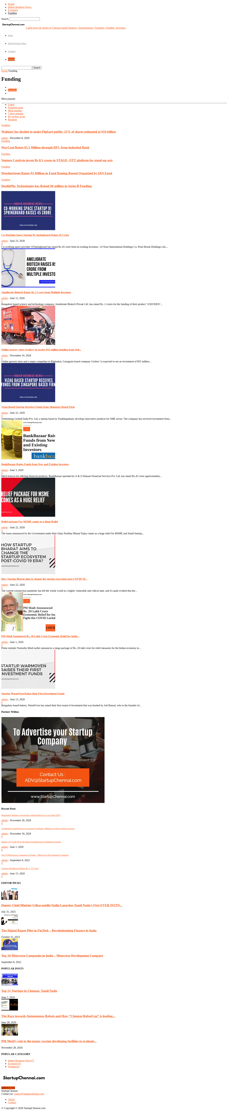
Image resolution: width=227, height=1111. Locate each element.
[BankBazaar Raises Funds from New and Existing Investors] (28, 458)
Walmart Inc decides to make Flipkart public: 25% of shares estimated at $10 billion (58, 131)
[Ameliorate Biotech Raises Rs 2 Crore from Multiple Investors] (28, 286)
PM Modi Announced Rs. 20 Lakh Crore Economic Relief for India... (40, 636)
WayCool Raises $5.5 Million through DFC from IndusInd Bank (45, 147)
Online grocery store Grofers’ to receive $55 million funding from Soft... (41, 349)
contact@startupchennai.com (29, 1093)
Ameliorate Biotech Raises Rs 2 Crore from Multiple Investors (36, 292)
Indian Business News (19, 7)
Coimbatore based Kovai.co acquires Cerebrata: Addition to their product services (38, 828)
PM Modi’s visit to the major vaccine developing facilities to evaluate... (49, 1041)
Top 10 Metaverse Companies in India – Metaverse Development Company (35, 855)
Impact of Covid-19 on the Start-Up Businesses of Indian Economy (31, 842)
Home (11, 4)
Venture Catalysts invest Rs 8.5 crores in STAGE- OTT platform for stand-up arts (57, 160)
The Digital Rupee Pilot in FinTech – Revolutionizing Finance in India (49, 930)
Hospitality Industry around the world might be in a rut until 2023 (30, 815)
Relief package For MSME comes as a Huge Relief (29, 521)
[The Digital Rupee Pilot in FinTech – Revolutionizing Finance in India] (9, 924)
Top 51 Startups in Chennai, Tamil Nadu (29, 991)
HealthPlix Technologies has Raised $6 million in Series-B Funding (46, 186)
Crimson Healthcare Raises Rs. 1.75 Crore (20, 868)
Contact (12, 1102)
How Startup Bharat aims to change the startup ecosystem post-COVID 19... (44, 579)
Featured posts (15, 107)
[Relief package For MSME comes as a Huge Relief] (28, 515)
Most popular (15, 110)
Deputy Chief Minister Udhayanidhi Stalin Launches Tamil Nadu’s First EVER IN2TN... (61, 905)
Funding (12, 13)
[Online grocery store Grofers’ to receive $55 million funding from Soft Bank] (28, 343)
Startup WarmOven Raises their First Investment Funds (32, 693)
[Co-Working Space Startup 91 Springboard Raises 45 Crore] (28, 229)
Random (12, 119)
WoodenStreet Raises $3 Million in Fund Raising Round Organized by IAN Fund (56, 173)
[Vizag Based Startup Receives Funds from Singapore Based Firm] (28, 401)
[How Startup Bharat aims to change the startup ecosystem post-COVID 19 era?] (28, 573)
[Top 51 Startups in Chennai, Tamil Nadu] (9, 984)
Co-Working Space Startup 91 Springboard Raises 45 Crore (35, 235)
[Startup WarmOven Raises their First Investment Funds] (28, 687)
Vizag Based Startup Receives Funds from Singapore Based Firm (38, 407)
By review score (16, 116)
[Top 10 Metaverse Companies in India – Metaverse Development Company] (9, 949)
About (11, 1099)
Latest (11, 104)
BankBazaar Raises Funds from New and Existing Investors (35, 464)
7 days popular (15, 113)
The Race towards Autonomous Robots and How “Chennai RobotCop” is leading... (58, 1016)
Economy (13, 10)
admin (4, 138)
